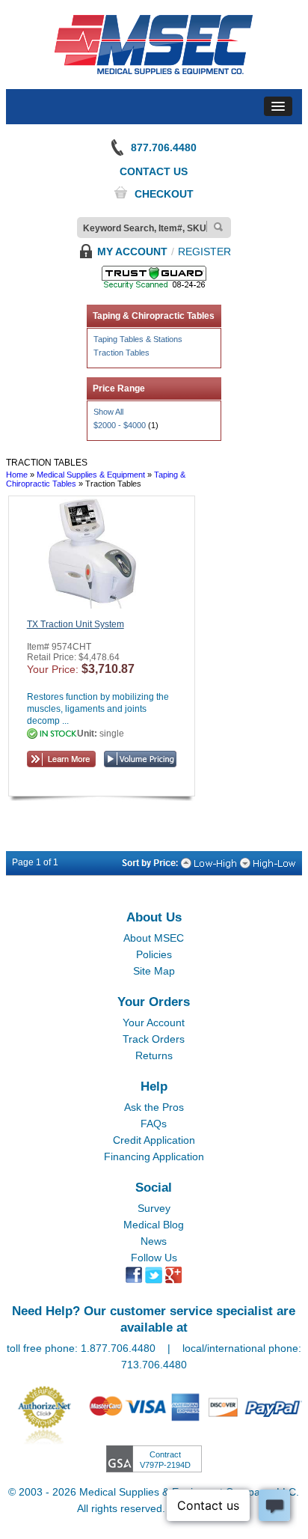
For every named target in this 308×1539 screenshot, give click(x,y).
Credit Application (154, 1140)
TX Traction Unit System (75, 624)
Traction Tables (121, 352)
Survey (154, 1208)
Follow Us (154, 1258)
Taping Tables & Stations (137, 339)
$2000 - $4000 (119, 425)
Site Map (154, 971)
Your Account (154, 1022)
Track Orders (154, 1039)
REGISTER (204, 251)
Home (17, 474)
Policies (154, 954)
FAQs (154, 1124)
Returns (154, 1055)
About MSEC (153, 938)
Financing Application (154, 1156)
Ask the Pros (154, 1107)
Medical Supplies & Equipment (91, 474)
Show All (108, 411)
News (154, 1241)
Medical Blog (153, 1225)
